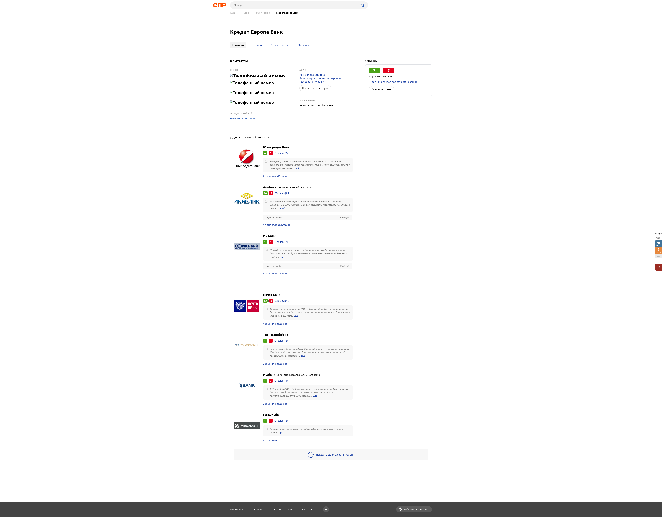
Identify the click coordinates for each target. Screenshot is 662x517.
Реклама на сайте (282, 509)
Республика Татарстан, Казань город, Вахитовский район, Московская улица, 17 (320, 78)
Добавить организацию (416, 509)
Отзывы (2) (281, 241)
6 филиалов (270, 440)
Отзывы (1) (281, 380)
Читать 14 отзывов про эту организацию (393, 81)
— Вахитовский (261, 13)
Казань (234, 13)
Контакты (307, 509)
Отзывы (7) (281, 153)
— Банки (244, 13)
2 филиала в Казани (275, 176)
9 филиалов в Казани (275, 273)
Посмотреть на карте (315, 88)
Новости (257, 509)
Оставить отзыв (381, 89)
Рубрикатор (236, 509)
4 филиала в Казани (275, 323)
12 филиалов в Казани (276, 224)
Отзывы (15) (282, 300)
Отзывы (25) (282, 193)
